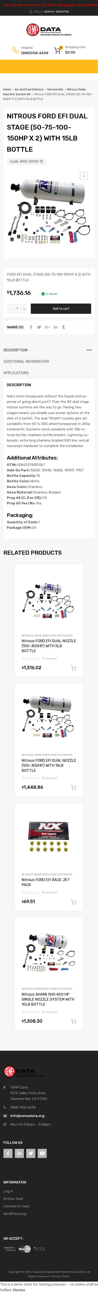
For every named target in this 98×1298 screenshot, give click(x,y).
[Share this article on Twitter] (38, 327)
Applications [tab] (16, 373)
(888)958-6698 (32, 53)
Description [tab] (15, 350)
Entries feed (13, 1199)
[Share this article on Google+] (47, 327)
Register (62, 11)
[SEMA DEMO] (49, 35)
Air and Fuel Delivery (29, 89)
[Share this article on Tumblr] (63, 327)
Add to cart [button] (73, 668)
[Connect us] (8, 1153)
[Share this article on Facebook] (30, 327)
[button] (84, 176)
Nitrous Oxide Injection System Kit (47, 635)
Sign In (49, 11)
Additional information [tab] (26, 361)
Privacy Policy (61, 1276)
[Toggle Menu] (92, 64)
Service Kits (55, 89)
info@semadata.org (27, 1116)
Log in (8, 1191)
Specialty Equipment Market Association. (59, 1271)
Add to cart (61, 308)
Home (7, 89)
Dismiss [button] (19, 1290)
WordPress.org (14, 1214)
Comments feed (16, 1206)
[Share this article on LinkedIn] (55, 327)
